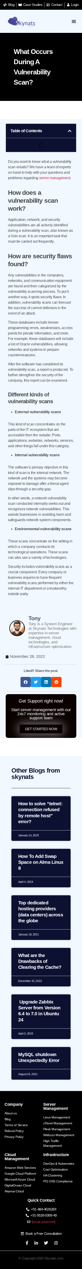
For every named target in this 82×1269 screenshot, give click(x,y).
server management (54, 178)
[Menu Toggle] (74, 21)
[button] (70, 131)
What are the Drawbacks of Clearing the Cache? (39, 961)
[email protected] (43, 1222)
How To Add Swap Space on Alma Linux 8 (40, 862)
